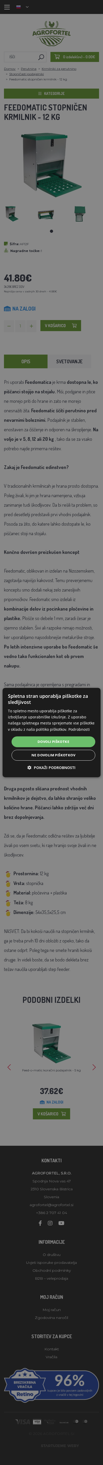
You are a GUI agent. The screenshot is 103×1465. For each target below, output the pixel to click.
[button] (51, 768)
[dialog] (52, 732)
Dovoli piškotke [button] (53, 741)
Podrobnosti (79, 729)
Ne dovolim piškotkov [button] (53, 755)
